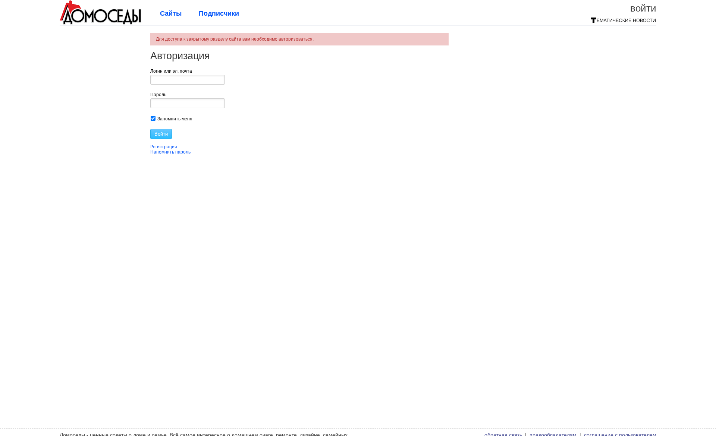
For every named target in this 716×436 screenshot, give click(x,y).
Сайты (171, 13)
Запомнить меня (174, 118)
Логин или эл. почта (171, 71)
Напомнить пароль (170, 152)
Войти (643, 8)
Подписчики (219, 13)
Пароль (158, 94)
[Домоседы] (100, 23)
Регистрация (163, 146)
